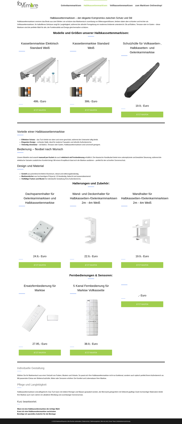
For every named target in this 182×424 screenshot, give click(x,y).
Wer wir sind (104, 421)
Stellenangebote (95, 421)
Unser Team (112, 421)
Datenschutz (85, 421)
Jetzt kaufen (40, 110)
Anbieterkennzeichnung (123, 421)
